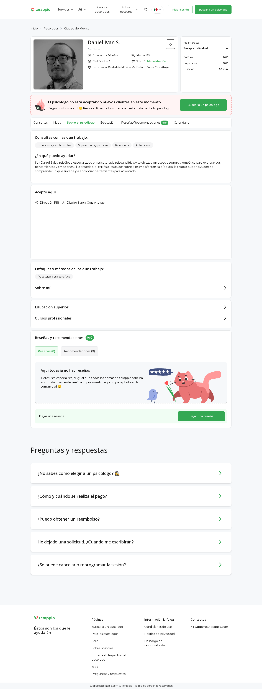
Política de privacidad (159, 634)
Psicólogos (50, 28)
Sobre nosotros (102, 648)
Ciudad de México (76, 28)
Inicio (34, 28)
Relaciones (122, 145)
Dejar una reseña (201, 416)
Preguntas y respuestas (108, 674)
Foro (95, 641)
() (46, 351)
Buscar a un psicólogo (213, 9)
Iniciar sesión (180, 9)
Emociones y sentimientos (54, 145)
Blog (95, 666)
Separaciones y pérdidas (93, 145)
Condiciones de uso (158, 626)
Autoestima (143, 145)
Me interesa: (191, 42)
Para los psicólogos (105, 634)
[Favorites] (146, 10)
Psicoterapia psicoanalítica (54, 276)
